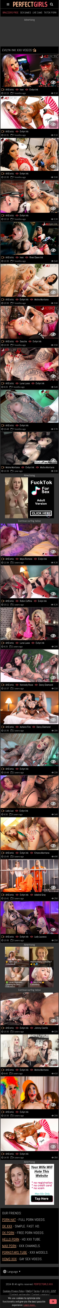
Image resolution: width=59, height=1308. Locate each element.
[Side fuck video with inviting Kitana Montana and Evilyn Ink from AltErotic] (29, 833)
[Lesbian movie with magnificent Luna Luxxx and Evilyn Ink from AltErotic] (29, 624)
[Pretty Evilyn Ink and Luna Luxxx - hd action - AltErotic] (29, 364)
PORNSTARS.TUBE (14, 1252)
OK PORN (8, 1232)
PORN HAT (9, 1219)
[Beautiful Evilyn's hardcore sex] (29, 406)
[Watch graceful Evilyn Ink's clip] (29, 750)
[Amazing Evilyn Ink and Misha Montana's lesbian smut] (29, 448)
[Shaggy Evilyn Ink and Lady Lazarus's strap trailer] (29, 917)
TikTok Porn (50, 12)
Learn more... (30, 1305)
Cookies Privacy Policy (13, 1291)
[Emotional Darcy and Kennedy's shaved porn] (29, 665)
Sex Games (25, 12)
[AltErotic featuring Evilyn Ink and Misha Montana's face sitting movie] (29, 1009)
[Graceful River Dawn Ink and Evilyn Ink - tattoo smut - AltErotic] (29, 238)
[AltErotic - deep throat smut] (29, 875)
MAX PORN (9, 1245)
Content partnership (20, 1294)
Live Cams (37, 12)
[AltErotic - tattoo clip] (29, 196)
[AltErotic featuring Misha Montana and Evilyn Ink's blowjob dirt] (29, 1051)
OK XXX (7, 1226)
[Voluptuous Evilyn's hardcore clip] (29, 154)
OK (53, 1301)
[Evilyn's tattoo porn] (29, 1135)
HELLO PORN (10, 1239)
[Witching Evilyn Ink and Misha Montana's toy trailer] (29, 280)
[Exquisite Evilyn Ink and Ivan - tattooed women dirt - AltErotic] (29, 70)
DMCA (29, 1291)
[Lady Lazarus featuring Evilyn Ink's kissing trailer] (29, 791)
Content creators (40, 1294)
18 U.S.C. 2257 (48, 1291)
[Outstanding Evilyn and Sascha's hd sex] (29, 322)
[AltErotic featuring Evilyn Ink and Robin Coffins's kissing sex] (29, 581)
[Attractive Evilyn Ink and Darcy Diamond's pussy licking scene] (29, 707)
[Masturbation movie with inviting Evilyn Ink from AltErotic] (29, 112)
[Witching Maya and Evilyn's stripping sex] (29, 540)
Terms (36, 1291)
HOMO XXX (9, 1259)
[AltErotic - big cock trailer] (29, 1092)
